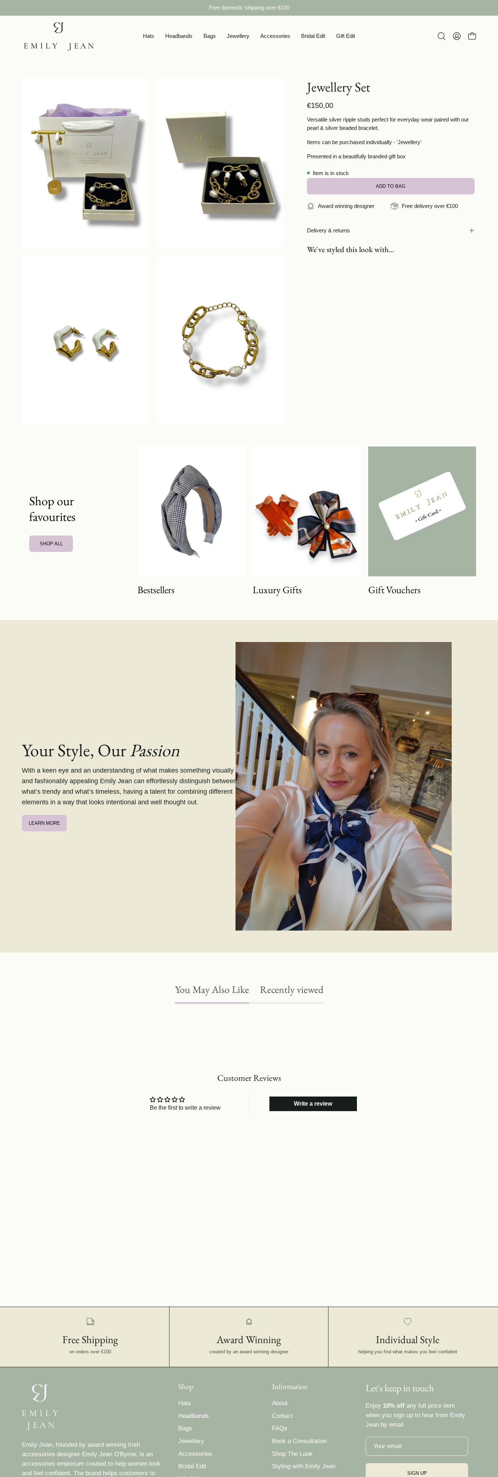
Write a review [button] (313, 1104)
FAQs (279, 1428)
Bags (185, 1428)
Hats (184, 1403)
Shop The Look (292, 1453)
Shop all (51, 543)
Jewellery (191, 1441)
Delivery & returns (328, 230)
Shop (186, 1386)
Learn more (44, 823)
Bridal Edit (192, 1466)
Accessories (195, 1453)
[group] (249, 8)
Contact (282, 1415)
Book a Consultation (299, 1441)
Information (290, 1386)
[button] (148, 36)
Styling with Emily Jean (303, 1466)
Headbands (193, 1415)
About (280, 1403)
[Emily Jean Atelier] (58, 36)
